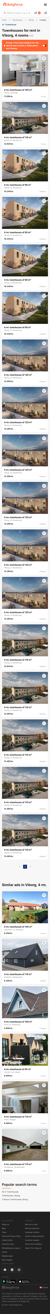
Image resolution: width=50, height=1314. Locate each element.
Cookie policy (7, 1240)
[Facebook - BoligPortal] (5, 1270)
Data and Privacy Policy (11, 1236)
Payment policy (8, 1244)
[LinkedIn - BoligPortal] (12, 1270)
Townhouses (17, 20)
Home (4, 20)
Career (4, 1252)
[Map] (45, 12)
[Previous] (20, 867)
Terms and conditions (33, 1244)
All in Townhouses (10, 1192)
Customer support (32, 1240)
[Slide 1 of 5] (22, 84)
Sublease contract (32, 1232)
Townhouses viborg (11, 1195)
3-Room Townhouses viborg (15, 1199)
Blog (3, 1228)
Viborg (31, 20)
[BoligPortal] (13, 4)
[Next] (30, 867)
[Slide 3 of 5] (25, 84)
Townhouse (10, 24)
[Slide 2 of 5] (23, 84)
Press (4, 1232)
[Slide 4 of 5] (26, 84)
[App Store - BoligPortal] (24, 1281)
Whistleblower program (11, 1248)
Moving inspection (32, 1228)
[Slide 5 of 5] (28, 84)
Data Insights (7, 1260)
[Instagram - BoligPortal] (19, 1270)
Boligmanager (7, 1256)
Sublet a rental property (34, 1236)
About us (5, 1224)
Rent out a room (31, 1224)
